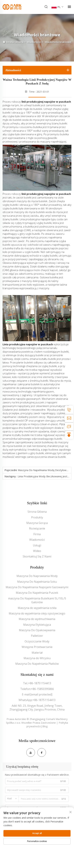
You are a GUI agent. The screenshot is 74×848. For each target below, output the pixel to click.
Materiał (37, 653)
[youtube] (30, 752)
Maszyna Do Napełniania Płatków (37, 664)
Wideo (37, 551)
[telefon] (69, 410)
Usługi (37, 545)
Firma (37, 534)
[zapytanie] (69, 426)
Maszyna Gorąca (37, 523)
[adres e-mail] (69, 418)
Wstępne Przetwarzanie (37, 647)
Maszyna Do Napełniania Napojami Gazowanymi (37, 587)
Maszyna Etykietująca (37, 625)
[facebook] (41, 752)
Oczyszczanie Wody (37, 641)
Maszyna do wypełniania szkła (37, 608)
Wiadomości (34, 42)
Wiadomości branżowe (58, 42)
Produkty (37, 517)
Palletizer (37, 636)
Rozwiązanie (37, 528)
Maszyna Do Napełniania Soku (37, 582)
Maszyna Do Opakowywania (37, 630)
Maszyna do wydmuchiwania (37, 619)
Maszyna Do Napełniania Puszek (37, 593)
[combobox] (12, 799)
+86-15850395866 (42, 689)
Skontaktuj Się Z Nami (37, 556)
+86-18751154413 (39, 683)
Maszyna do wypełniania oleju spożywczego (37, 613)
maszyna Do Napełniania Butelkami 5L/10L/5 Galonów (37, 600)
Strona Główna (14, 42)
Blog (45, 726)
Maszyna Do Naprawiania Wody (37, 576)
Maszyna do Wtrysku (37, 658)
